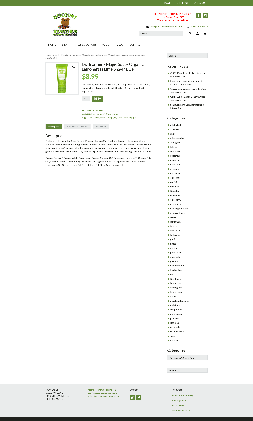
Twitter (132, 397)
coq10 (173, 182)
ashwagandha (177, 138)
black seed (175, 151)
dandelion (175, 186)
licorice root (176, 292)
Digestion (175, 190)
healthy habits (177, 265)
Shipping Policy (179, 400)
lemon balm (176, 283)
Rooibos (174, 322)
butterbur (175, 155)
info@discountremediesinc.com (166, 26)
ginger (173, 243)
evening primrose (179, 208)
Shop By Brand (60, 55)
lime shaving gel (108, 117)
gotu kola (175, 256)
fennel (173, 217)
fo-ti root (175, 234)
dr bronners (93, 117)
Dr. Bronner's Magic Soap (81, 55)
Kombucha (175, 278)
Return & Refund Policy (182, 395)
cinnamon (175, 168)
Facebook (198, 15)
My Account (201, 3)
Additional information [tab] (77, 126)
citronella (175, 173)
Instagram (205, 15)
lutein (173, 296)
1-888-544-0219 (199, 26)
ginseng (174, 248)
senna (173, 336)
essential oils (176, 204)
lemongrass (176, 287)
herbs (173, 274)
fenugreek (175, 221)
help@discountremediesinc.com (102, 393)
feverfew (174, 226)
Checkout (182, 3)
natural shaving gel (126, 117)
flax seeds (175, 230)
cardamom (175, 164)
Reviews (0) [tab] (101, 126)
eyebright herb (177, 212)
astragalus (175, 142)
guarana (174, 261)
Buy (97, 99)
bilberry (174, 146)
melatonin (175, 305)
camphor (174, 160)
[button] (73, 66)
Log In (167, 3)
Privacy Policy (178, 405)
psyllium (174, 318)
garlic (173, 239)
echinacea (175, 195)
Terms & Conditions (181, 410)
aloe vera (174, 129)
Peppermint (176, 309)
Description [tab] (53, 126)
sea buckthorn (177, 331)
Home (48, 55)
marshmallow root (179, 300)
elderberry (175, 199)
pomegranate (177, 314)
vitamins (174, 340)
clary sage (175, 177)
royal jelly (175, 327)
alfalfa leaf (175, 124)
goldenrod (175, 252)
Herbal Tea (176, 270)
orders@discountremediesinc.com (103, 396)
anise (172, 133)
